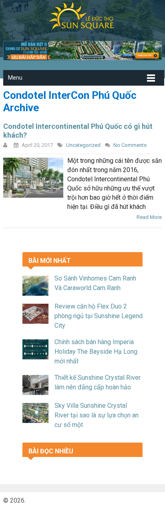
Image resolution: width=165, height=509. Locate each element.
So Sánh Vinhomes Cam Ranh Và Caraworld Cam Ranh (95, 283)
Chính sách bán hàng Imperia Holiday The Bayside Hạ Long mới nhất (95, 351)
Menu (15, 77)
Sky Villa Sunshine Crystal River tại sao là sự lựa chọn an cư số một (96, 415)
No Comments (130, 145)
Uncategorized (83, 145)
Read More (149, 217)
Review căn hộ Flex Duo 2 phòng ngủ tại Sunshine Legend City (98, 316)
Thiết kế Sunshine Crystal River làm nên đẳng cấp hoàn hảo (97, 382)
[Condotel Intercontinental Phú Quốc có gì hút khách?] (33, 178)
